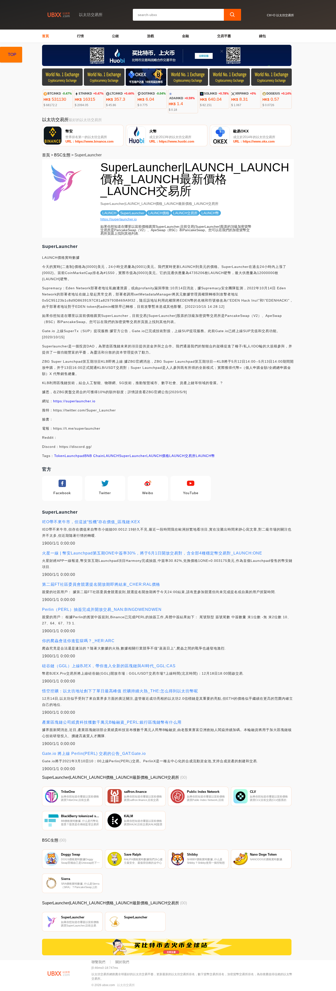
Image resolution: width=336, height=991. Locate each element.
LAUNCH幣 (205, 456)
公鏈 (115, 36)
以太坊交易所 (126, 985)
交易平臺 (224, 36)
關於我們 (122, 962)
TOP (12, 54)
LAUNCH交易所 (182, 456)
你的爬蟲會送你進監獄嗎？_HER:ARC (78, 641)
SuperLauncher (132, 456)
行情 (80, 36)
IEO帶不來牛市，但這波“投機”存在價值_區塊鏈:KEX (91, 522)
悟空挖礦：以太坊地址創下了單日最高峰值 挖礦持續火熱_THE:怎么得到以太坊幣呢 (120, 691)
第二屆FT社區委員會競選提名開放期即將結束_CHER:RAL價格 (101, 584)
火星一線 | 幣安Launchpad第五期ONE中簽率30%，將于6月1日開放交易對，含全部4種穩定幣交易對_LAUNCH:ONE (152, 553)
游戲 (150, 36)
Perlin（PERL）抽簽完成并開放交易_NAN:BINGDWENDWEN (102, 609)
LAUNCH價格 (157, 456)
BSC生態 (62, 155)
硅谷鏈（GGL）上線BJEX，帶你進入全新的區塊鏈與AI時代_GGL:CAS (109, 666)
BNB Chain (94, 456)
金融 (185, 36)
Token (59, 456)
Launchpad (74, 456)
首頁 (45, 36)
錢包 (262, 36)
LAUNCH (111, 456)
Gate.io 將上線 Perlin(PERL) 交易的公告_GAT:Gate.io (94, 753)
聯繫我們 (98, 962)
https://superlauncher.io (118, 219)
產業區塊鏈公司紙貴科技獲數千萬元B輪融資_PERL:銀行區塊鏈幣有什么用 (112, 722)
